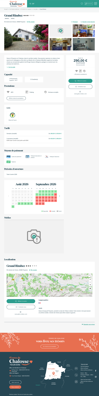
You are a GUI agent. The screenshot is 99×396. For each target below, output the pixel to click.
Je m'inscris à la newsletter (49, 346)
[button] (89, 3)
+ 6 (83, 44)
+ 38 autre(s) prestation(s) (80, 74)
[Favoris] (82, 3)
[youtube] (34, 237)
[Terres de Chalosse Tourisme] (17, 4)
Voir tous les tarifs (80, 64)
